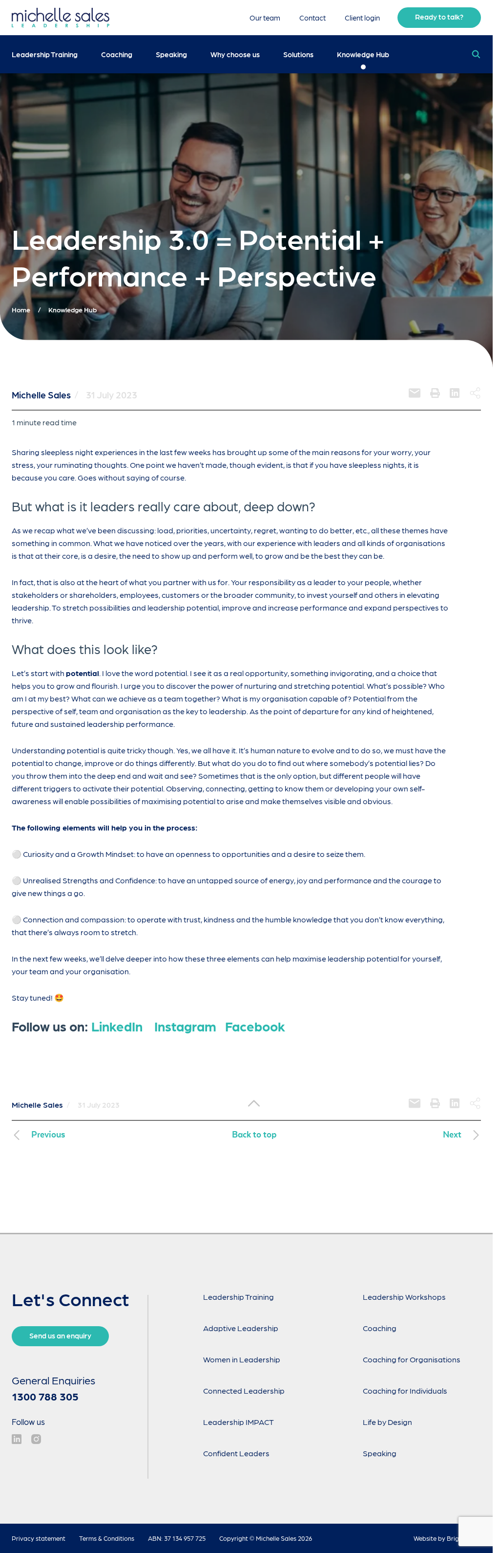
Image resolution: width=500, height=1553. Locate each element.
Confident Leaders (236, 1453)
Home (21, 309)
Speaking (171, 54)
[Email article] (414, 393)
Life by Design (387, 1421)
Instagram (185, 1026)
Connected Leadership (244, 1390)
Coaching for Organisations (411, 1359)
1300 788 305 (45, 1395)
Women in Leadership (241, 1359)
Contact (313, 17)
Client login (362, 17)
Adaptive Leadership (240, 1328)
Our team (266, 17)
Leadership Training (45, 54)
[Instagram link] (36, 1439)
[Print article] (435, 393)
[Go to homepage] (60, 17)
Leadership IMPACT (238, 1421)
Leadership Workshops (404, 1296)
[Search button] (476, 54)
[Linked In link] (16, 1439)
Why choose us (235, 54)
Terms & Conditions (106, 1538)
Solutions (298, 54)
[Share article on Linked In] (454, 393)
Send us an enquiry (60, 1335)
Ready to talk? (439, 16)
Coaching (116, 54)
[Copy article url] (475, 393)
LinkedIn (117, 1026)
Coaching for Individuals (405, 1390)
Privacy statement (38, 1538)
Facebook (255, 1026)
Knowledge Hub (363, 54)
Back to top (254, 1134)
